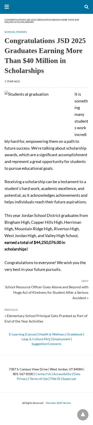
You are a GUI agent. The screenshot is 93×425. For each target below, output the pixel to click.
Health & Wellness (52, 334)
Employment (61, 339)
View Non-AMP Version (58, 402)
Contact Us (43, 374)
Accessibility (62, 374)
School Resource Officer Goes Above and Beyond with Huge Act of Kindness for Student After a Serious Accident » (46, 292)
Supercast (69, 379)
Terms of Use (39, 379)
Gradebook (75, 334)
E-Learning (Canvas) (23, 334)
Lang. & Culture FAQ (35, 339)
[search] (86, 7)
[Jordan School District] (46, 7)
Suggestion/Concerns (46, 344)
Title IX (55, 379)
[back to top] (82, 414)
